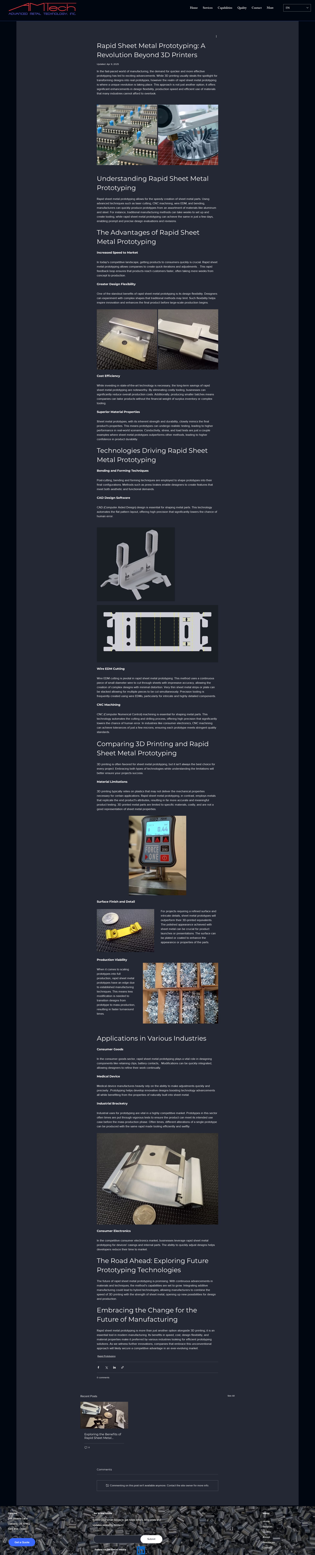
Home (266, 1521)
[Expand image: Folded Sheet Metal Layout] (136, 564)
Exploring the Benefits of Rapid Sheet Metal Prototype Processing (102, 1436)
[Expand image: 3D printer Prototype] (188, 135)
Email (96, 1530)
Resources (269, 1542)
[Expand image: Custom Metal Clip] (188, 339)
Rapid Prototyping (106, 1356)
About (266, 1537)
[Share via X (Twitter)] (106, 1367)
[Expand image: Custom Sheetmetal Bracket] (127, 339)
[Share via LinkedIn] (114, 1367)
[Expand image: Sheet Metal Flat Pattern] (157, 633)
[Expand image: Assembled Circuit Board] (127, 135)
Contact (267, 1547)
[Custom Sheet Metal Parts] (104, 1415)
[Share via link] (122, 1367)
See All (231, 1395)
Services (267, 1526)
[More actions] (216, 36)
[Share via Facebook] (98, 1367)
